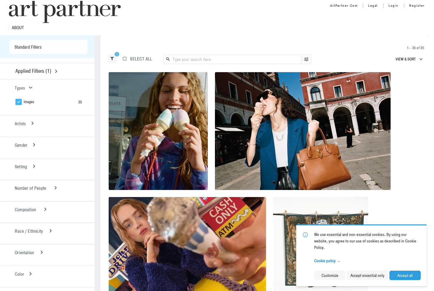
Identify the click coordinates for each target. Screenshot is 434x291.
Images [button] (29, 102)
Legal (373, 6)
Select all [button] (141, 59)
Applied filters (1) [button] (33, 71)
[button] (112, 58)
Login (394, 6)
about (18, 27)
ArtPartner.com (344, 6)
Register (417, 6)
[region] (158, 131)
